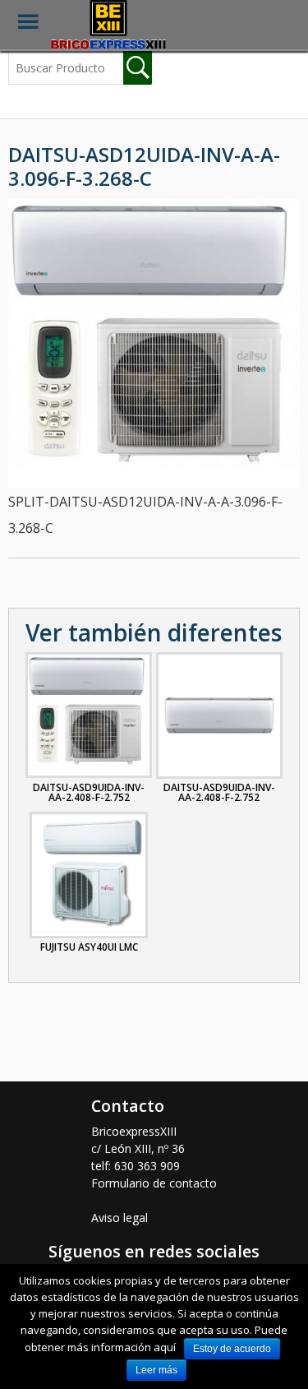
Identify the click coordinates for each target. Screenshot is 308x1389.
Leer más (156, 1370)
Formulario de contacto (154, 1183)
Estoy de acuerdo (232, 1348)
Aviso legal (119, 1217)
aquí (165, 1347)
